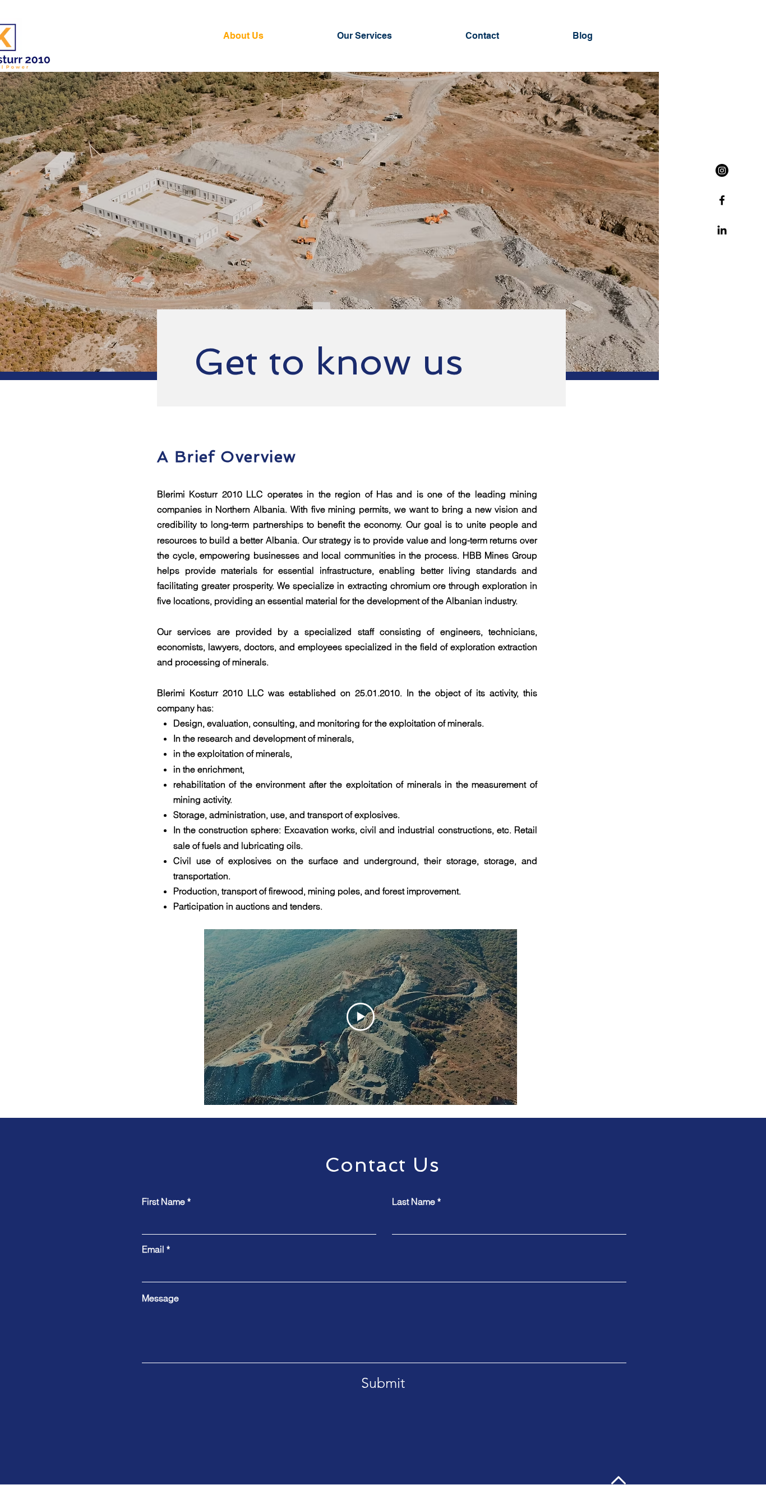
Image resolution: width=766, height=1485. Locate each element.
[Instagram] (722, 170)
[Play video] (361, 1017)
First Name (163, 1201)
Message (160, 1298)
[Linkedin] (722, 229)
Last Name (413, 1201)
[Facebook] (722, 200)
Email (153, 1249)
